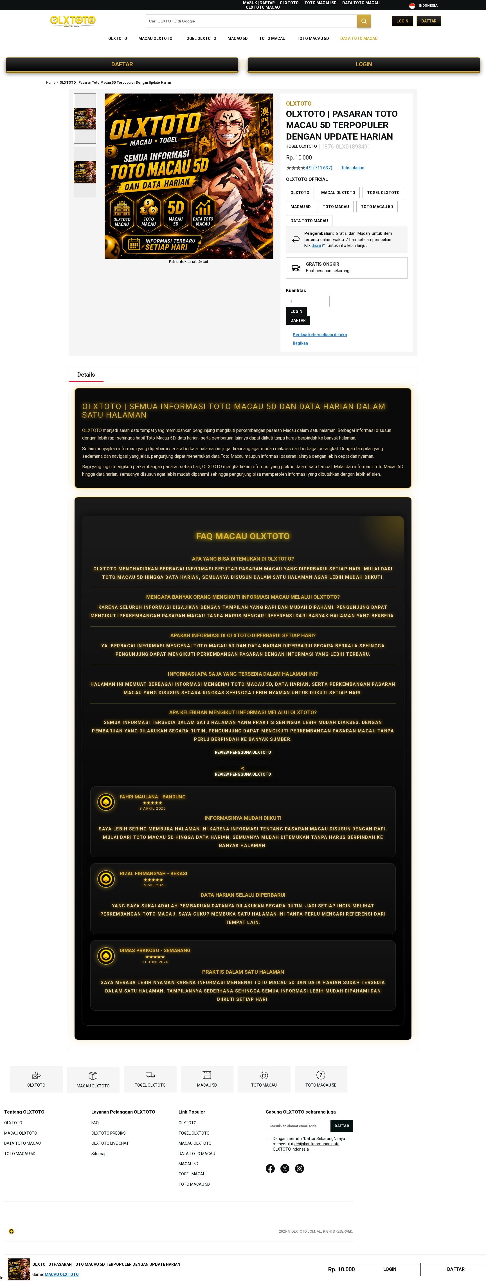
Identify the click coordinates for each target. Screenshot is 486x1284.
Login (402, 21)
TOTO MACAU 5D (320, 3)
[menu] (243, 38)
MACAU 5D (207, 1085)
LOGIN (364, 64)
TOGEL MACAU (192, 1174)
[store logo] (73, 21)
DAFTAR (122, 64)
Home (50, 83)
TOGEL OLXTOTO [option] (383, 192)
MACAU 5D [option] (301, 206)
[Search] (364, 21)
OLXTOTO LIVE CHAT (110, 1143)
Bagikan (300, 343)
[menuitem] (117, 38)
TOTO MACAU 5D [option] (377, 206)
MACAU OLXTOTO (93, 1086)
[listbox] (347, 206)
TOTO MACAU (264, 1085)
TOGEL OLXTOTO (150, 1085)
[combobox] (258, 21)
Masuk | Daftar (259, 3)
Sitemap (99, 1153)
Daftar (428, 21)
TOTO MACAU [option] (336, 206)
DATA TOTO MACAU (361, 3)
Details (86, 374)
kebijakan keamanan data (316, 1144)
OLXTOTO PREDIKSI (109, 1133)
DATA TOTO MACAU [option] (309, 220)
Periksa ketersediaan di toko (320, 335)
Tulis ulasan (352, 168)
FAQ (95, 1123)
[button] (85, 119)
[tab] (86, 374)
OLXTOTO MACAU (263, 7)
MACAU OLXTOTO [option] (338, 192)
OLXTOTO (289, 3)
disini (316, 245)
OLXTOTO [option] (300, 192)
